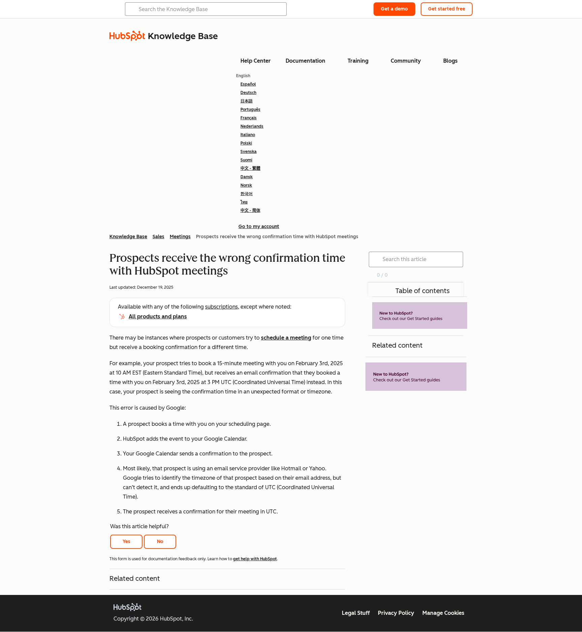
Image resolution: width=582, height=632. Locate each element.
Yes (126, 541)
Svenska (248, 151)
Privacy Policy (396, 613)
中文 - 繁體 (250, 168)
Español (248, 84)
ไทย (244, 202)
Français (248, 118)
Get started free (446, 9)
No (160, 541)
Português (250, 109)
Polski (246, 143)
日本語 (246, 101)
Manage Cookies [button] (443, 613)
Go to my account (258, 226)
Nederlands (251, 126)
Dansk (246, 177)
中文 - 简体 (250, 210)
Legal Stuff (356, 613)
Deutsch (248, 92)
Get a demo (394, 9)
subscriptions (221, 307)
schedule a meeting (286, 338)
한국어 (246, 193)
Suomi (246, 160)
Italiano (247, 134)
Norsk (246, 185)
